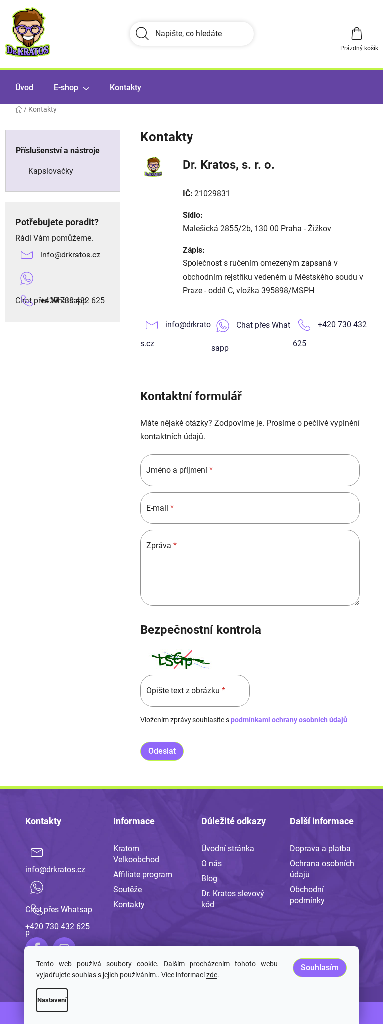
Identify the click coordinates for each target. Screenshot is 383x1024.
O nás (211, 863)
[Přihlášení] (310, 34)
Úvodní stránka (227, 848)
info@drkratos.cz (70, 254)
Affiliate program (142, 874)
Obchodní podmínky (307, 895)
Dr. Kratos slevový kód (232, 899)
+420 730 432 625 (72, 300)
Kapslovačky (50, 171)
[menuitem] (24, 87)
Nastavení (52, 1000)
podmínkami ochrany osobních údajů (289, 720)
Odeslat (162, 751)
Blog (209, 878)
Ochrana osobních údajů (322, 869)
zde (211, 975)
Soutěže (127, 889)
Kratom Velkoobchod (136, 854)
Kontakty (129, 904)
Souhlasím (320, 967)
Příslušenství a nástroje (58, 150)
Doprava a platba (320, 848)
